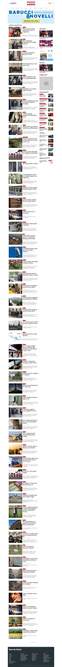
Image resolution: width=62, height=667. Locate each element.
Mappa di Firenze (34, 656)
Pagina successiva (33, 642)
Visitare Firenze (34, 655)
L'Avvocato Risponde (23, 656)
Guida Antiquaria (22, 660)
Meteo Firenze (34, 657)
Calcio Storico (22, 653)
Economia (17, 8)
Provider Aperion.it (45, 656)
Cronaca (12, 8)
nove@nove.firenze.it (46, 661)
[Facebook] (48, 3)
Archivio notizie (11, 662)
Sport (22, 8)
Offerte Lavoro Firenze (35, 653)
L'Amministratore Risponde (24, 655)
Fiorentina (41, 8)
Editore (44, 653)
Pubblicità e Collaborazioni (47, 657)
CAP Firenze (33, 660)
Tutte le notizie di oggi (12, 661)
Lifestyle (30, 8)
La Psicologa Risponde (23, 657)
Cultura (25, 8)
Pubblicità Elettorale (46, 660)
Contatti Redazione (46, 655)
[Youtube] (50, 3)
